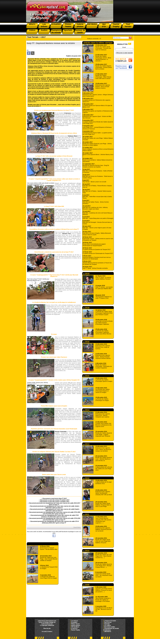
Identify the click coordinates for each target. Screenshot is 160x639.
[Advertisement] (124, 103)
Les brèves (74, 621)
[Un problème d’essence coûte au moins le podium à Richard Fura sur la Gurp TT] (40, 249)
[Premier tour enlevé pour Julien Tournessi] (40, 376)
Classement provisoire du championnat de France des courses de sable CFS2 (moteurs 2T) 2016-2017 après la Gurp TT (54, 516)
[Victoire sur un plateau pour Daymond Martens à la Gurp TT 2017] (40, 130)
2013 (86, 444)
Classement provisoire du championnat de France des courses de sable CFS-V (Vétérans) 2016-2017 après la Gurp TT (54, 522)
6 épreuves (67, 113)
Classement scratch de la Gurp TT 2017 (54, 498)
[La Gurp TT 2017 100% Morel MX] (40, 226)
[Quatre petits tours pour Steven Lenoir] (40, 494)
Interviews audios (109, 627)
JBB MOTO (107, 631)
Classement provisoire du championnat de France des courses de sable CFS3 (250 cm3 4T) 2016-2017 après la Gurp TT (54, 519)
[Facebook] (28, 54)
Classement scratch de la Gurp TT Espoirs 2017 (54, 501)
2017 (43, 37)
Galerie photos (75, 625)
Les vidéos (107, 625)
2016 (86, 342)
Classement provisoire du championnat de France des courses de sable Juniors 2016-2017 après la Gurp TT (54, 506)
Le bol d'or (74, 628)
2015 (86, 376)
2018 (86, 308)
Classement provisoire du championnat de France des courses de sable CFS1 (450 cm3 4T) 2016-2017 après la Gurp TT (54, 513)
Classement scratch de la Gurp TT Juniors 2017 (54, 500)
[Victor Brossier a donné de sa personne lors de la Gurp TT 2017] (40, 271)
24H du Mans (75, 627)
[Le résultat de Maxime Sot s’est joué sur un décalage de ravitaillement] (36, 331)
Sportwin (107, 624)
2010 (86, 551)
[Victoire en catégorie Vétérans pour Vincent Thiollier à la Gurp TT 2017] (40, 471)
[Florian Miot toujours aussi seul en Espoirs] (40, 425)
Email (124, 47)
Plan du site (47, 628)
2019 (86, 274)
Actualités (74, 622)
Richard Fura (66, 233)
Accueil (44, 631)
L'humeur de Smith (110, 621)
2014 (86, 410)
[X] (32, 54)
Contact (49, 631)
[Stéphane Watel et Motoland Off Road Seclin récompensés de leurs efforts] (40, 153)
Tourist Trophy (75, 630)
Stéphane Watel (72, 136)
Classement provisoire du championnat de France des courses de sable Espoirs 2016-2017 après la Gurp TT (54, 509)
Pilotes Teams (75, 624)
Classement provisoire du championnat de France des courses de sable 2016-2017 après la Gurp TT (54, 503)
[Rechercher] (130, 38)
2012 (86, 478)
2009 (86, 585)
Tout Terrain (32, 37)
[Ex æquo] (40, 354)
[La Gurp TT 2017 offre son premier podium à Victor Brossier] (40, 175)
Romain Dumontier (61, 431)
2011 (86, 514)
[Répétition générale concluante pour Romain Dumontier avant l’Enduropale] (40, 448)
